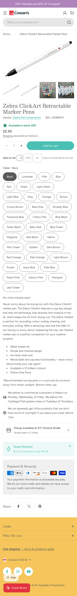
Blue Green (56, 227)
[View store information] (68, 430)
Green (23, 186)
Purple (10, 267)
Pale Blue (49, 267)
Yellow (51, 237)
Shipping (8, 135)
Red (9, 186)
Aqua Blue (29, 267)
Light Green (43, 186)
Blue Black (61, 217)
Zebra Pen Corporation (27, 117)
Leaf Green (13, 287)
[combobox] (38, 22)
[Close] (69, 446)
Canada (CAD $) (17, 559)
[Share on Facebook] (18, 506)
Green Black (14, 227)
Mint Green (13, 247)
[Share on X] (29, 506)
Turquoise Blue (15, 217)
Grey (30, 196)
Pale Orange (37, 257)
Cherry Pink (39, 217)
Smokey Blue (60, 207)
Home (6, 34)
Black (10, 176)
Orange (46, 196)
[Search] (69, 22)
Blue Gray (38, 207)
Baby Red (35, 227)
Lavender (27, 176)
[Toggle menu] (5, 13)
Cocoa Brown (15, 207)
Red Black (32, 237)
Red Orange (14, 257)
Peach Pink (13, 277)
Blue (58, 176)
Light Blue (12, 196)
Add (27, 157)
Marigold (57, 277)
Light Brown (61, 257)
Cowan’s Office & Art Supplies (31, 585)
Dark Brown (53, 247)
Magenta (12, 237)
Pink (44, 176)
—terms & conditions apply (28, 549)
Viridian (33, 247)
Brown (64, 196)
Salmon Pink (35, 277)
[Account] (65, 13)
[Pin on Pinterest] (40, 506)
